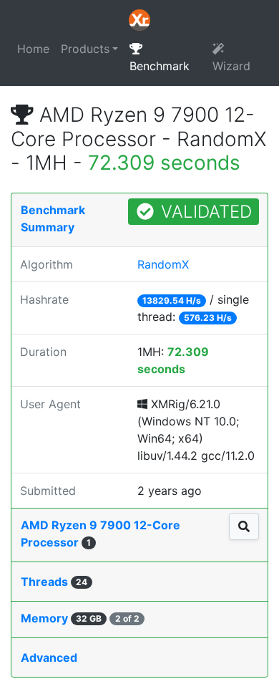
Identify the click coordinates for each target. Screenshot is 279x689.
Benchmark (159, 66)
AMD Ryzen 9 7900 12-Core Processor (100, 533)
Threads (54, 581)
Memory (80, 618)
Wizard (231, 66)
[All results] (244, 526)
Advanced (49, 657)
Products (85, 49)
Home (33, 49)
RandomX (163, 264)
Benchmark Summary (53, 218)
